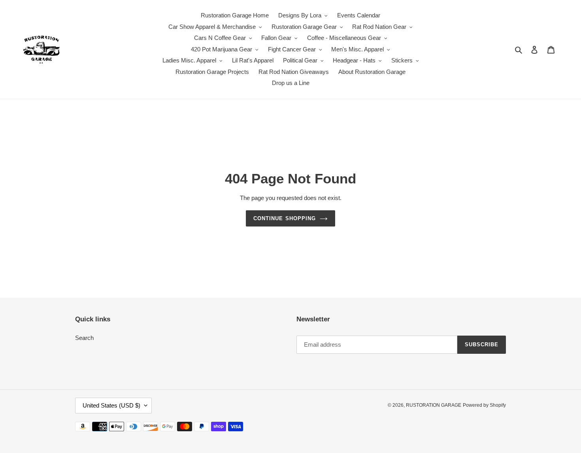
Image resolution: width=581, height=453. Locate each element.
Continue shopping (284, 218)
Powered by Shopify (484, 405)
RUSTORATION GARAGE (433, 405)
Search (84, 337)
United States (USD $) (111, 405)
